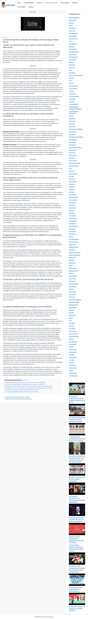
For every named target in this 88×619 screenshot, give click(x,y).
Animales (72, 31)
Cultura (39, 3)
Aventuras (72, 60)
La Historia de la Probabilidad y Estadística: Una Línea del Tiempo (76, 539)
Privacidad (72, 292)
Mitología (72, 263)
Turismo (71, 360)
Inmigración (73, 218)
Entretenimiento (51, 3)
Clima (71, 83)
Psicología (72, 294)
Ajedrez (71, 23)
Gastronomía (73, 197)
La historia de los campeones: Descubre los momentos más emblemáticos (77, 569)
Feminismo (73, 181)
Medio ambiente (74, 252)
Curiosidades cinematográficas (75, 108)
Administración (74, 18)
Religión (71, 310)
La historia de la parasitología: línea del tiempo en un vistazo (77, 439)
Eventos (71, 171)
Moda (71, 265)
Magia (71, 237)
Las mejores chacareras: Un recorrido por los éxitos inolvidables (77, 499)
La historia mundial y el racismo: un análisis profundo (77, 608)
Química (72, 297)
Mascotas (72, 244)
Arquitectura (73, 39)
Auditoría (72, 46)
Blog (70, 70)
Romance (72, 315)
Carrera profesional (76, 75)
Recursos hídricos (75, 300)
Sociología (72, 331)
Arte (70, 41)
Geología (72, 205)
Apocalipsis (73, 36)
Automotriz (72, 54)
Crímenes (72, 94)
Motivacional (73, 271)
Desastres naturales (76, 137)
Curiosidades (29, 3)
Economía (72, 142)
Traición (71, 355)
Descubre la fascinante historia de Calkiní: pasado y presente (77, 419)
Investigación (73, 226)
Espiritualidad (73, 166)
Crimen (71, 91)
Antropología (73, 33)
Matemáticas (73, 247)
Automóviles (73, 57)
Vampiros (72, 365)
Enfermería (73, 160)
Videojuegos (73, 376)
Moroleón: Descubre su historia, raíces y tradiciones (77, 479)
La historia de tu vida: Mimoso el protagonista (18, 399)
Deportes (72, 121)
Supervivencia (74, 336)
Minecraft (72, 258)
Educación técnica (75, 147)
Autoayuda (73, 49)
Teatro (71, 339)
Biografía (72, 65)
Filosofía (72, 184)
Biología (72, 67)
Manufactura (73, 242)
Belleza (71, 62)
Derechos (72, 126)
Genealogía (73, 200)
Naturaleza (73, 276)
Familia (71, 176)
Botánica (72, 73)
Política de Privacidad (46, 617)
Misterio (71, 260)
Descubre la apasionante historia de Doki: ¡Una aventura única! (77, 399)
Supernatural (73, 334)
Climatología (73, 86)
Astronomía (73, 44)
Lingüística (72, 231)
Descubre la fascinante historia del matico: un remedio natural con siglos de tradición (77, 459)
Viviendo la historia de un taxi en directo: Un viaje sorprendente (76, 519)
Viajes (71, 370)
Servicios (72, 323)
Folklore (71, 192)
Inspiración (73, 221)
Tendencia (72, 344)
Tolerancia (72, 349)
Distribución (73, 139)
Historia (75, 3)
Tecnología (65, 3)
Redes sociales (74, 302)
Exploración (73, 174)
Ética (70, 168)
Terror (71, 347)
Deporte (72, 119)
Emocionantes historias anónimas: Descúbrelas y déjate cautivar (76, 548)
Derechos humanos (76, 129)
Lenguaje (72, 229)
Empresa (72, 153)
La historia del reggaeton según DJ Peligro (17, 397)
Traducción (73, 352)
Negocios (72, 279)
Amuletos (72, 28)
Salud (71, 318)
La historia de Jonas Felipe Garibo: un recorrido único (76, 589)
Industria (72, 213)
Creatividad (73, 88)
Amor (71, 25)
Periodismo (73, 286)
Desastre (72, 134)
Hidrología (72, 208)
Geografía (72, 202)
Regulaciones (73, 305)
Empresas (72, 155)
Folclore (71, 189)
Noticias (71, 281)
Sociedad (72, 328)
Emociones (73, 150)
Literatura (72, 234)
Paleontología (74, 284)
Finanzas (72, 187)
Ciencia (71, 78)
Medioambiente (74, 255)
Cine (70, 81)
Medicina (72, 250)
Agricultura (72, 20)
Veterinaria (73, 368)
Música (31, 7)
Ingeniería (72, 216)
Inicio (19, 3)
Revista (71, 313)
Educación (72, 145)
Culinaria (72, 99)
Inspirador (72, 223)
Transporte (73, 357)
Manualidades (74, 239)
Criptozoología (74, 96)
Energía (71, 158)
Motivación (72, 268)
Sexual (71, 326)
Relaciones (72, 307)
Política (71, 289)
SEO (70, 321)
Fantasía (72, 179)
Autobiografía (74, 52)
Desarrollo (72, 132)
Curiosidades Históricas (73, 112)
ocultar (25, 380)
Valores (71, 362)
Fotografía (72, 195)
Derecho (72, 124)
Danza (71, 116)
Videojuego (73, 373)
